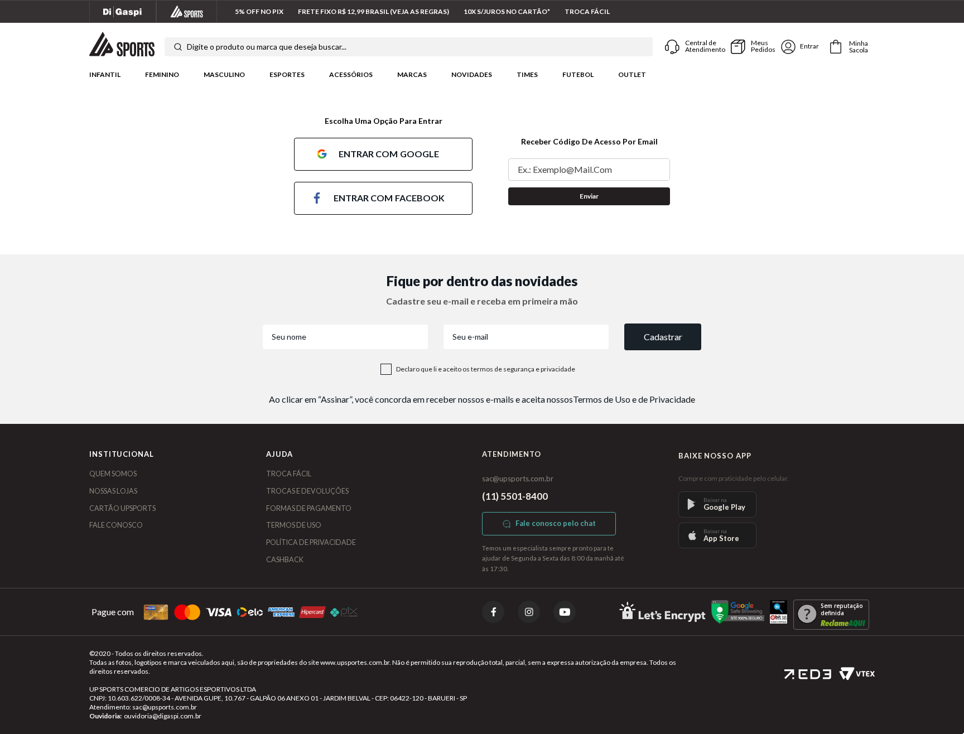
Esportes (287, 74)
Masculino (224, 74)
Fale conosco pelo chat (555, 523)
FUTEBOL (578, 74)
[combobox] (408, 46)
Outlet (632, 74)
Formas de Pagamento (308, 508)
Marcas (412, 74)
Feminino (162, 74)
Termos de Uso (293, 525)
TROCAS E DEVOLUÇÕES (307, 491)
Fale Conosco (116, 525)
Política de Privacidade (311, 542)
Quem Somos (113, 474)
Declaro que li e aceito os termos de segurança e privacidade (485, 369)
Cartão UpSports (122, 508)
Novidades (471, 74)
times (527, 74)
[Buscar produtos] (177, 46)
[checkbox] (386, 369)
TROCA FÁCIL (288, 474)
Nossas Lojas (113, 491)
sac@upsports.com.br (517, 478)
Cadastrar (663, 336)
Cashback (284, 560)
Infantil (104, 74)
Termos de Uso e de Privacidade (634, 399)
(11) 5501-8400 (515, 496)
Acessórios (351, 74)
